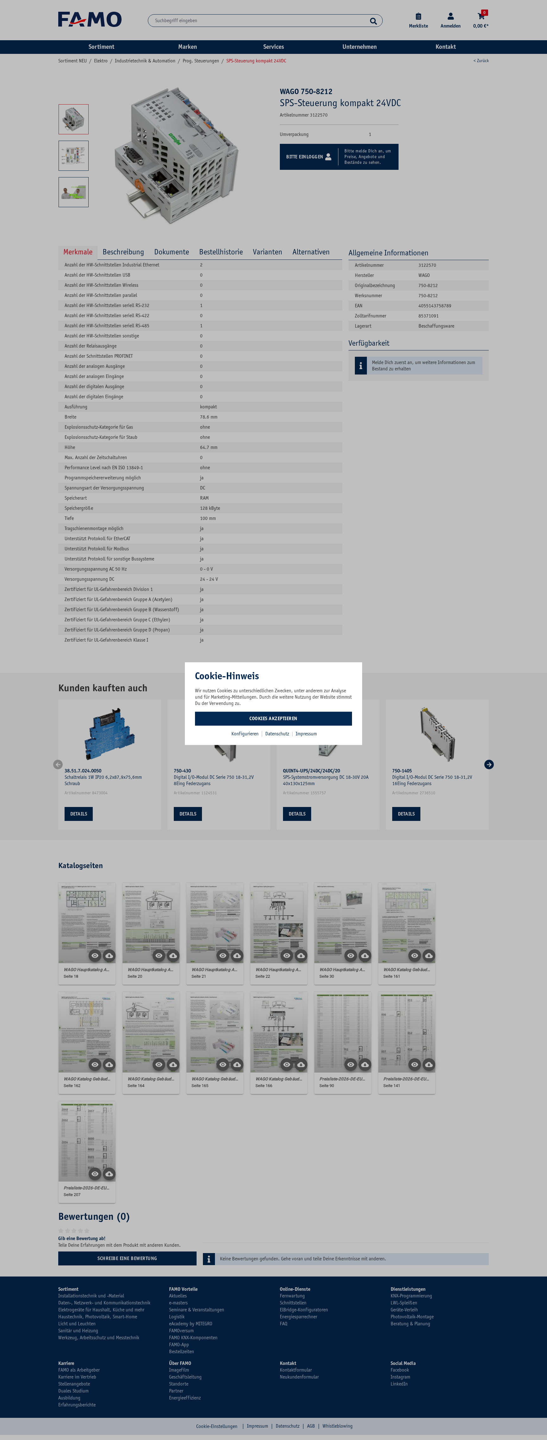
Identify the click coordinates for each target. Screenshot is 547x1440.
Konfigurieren (245, 734)
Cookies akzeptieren (273, 718)
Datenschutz (277, 734)
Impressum (306, 734)
